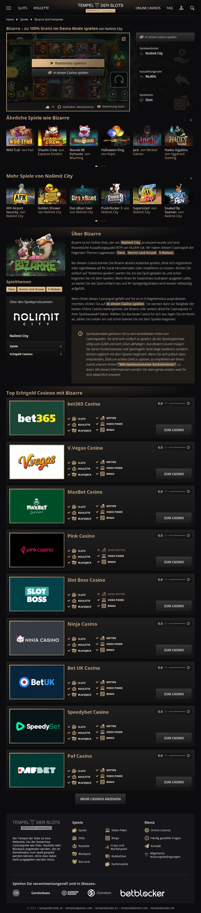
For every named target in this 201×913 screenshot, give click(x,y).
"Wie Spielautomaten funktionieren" (147, 364)
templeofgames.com (79, 908)
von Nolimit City (110, 29)
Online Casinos (148, 8)
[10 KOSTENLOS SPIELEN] (84, 193)
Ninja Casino (82, 624)
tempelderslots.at (50, 908)
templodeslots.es (106, 908)
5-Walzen (166, 253)
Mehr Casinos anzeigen (100, 799)
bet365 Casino (84, 404)
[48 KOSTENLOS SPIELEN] (115, 135)
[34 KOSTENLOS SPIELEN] (115, 193)
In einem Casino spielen (161, 37)
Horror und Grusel (142, 253)
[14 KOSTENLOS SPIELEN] (179, 135)
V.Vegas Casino (85, 448)
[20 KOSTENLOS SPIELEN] (20, 193)
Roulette (41, 8)
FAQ (170, 8)
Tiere (121, 253)
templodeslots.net (163, 908)
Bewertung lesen (113, 106)
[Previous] (185, 120)
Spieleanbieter (149, 48)
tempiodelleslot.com (134, 908)
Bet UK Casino (84, 668)
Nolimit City (130, 242)
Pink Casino (81, 536)
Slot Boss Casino (86, 580)
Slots (22, 8)
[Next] (190, 120)
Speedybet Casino (88, 712)
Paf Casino (80, 756)
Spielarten (146, 95)
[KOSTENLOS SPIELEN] (20, 135)
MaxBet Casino (85, 492)
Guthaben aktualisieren (78, 107)
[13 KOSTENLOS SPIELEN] (52, 193)
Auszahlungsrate (151, 71)
